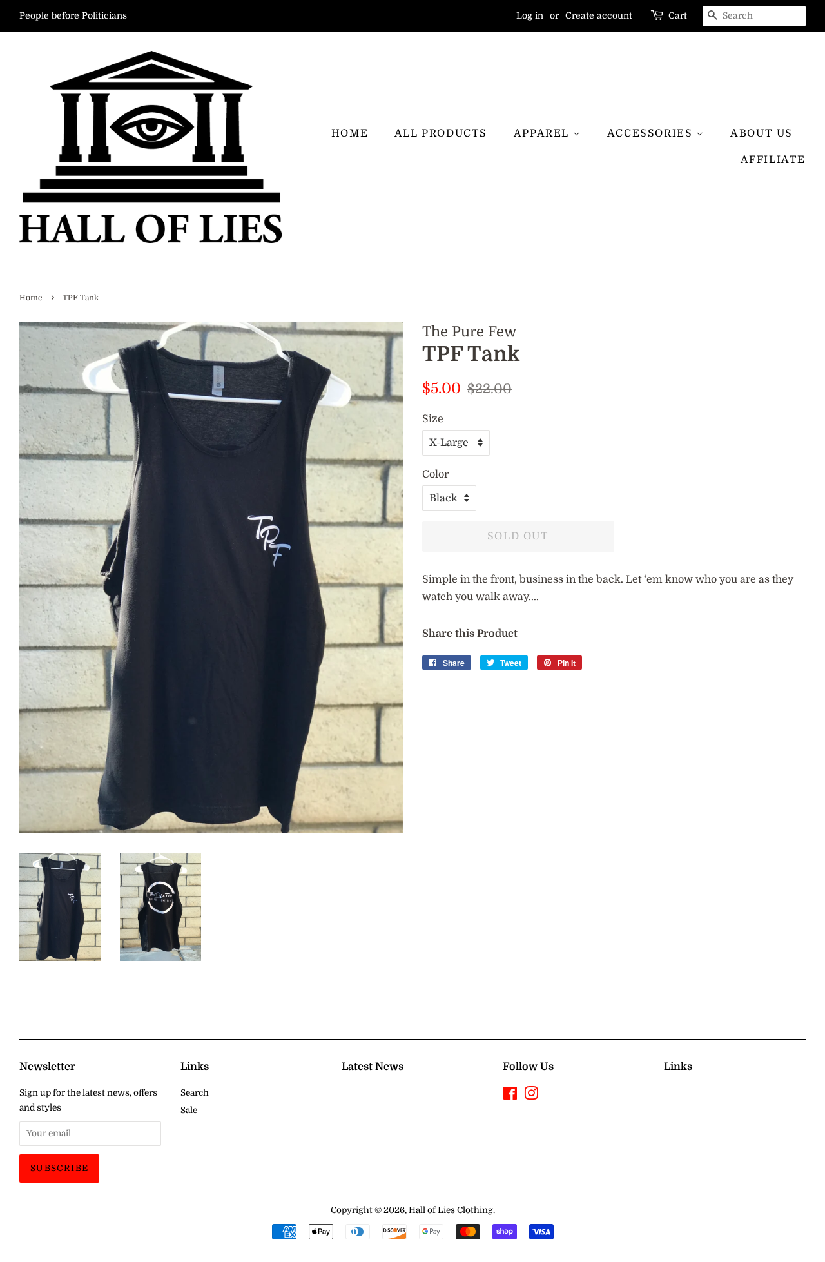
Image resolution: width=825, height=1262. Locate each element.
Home (349, 133)
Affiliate (773, 160)
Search (194, 1093)
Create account (598, 15)
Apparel (543, 133)
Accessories (651, 133)
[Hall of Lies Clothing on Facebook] (510, 1096)
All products (440, 133)
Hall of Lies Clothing (451, 1210)
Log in (529, 15)
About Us (761, 133)
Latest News (372, 1067)
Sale (188, 1110)
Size (432, 419)
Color (435, 474)
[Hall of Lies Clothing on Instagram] (531, 1096)
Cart (677, 15)
